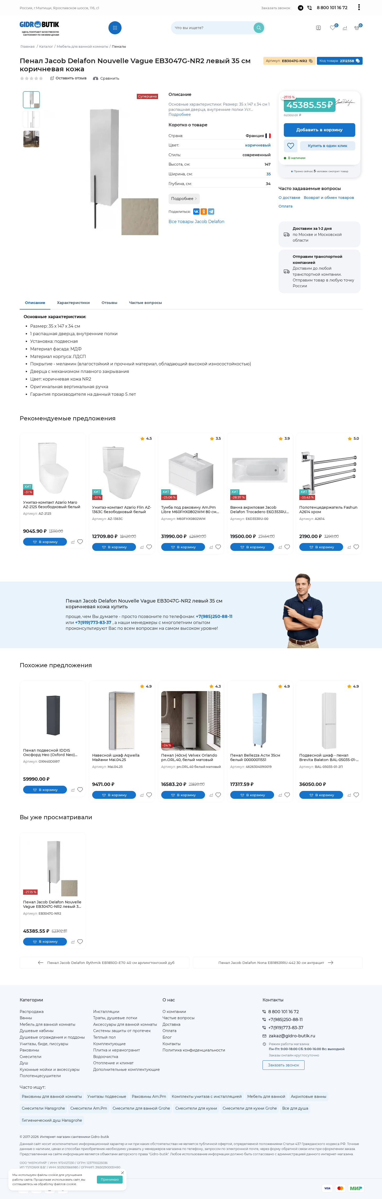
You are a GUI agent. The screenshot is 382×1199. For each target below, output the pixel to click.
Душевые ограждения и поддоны (52, 1037)
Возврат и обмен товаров (329, 197)
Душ (24, 1063)
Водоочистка (105, 1056)
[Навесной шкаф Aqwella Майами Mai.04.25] (122, 721)
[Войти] (318, 27)
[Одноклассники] (204, 211)
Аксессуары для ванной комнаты (125, 1024)
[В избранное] (290, 145)
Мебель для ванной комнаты (47, 1024)
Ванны (26, 1018)
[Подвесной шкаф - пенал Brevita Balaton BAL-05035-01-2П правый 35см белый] (329, 721)
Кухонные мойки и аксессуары (50, 1069)
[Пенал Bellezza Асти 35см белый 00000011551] (260, 721)
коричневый (258, 145)
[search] (259, 28)
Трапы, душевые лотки (115, 1018)
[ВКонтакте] (196, 211)
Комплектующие (109, 1043)
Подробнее (180, 114)
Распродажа (32, 1011)
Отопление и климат (113, 1063)
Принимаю (110, 1180)
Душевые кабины (37, 1030)
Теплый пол (104, 1037)
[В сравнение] (72, 542)
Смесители (30, 1056)
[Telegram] (211, 211)
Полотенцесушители (40, 1075)
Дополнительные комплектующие (126, 1069)
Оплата (285, 206)
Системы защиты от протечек (122, 1030)
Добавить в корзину (319, 129)
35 (268, 174)
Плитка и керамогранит (116, 1050)
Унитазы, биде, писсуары (44, 1043)
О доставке (289, 197)
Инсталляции (106, 1011)
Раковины (29, 1050)
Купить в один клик (327, 145)
